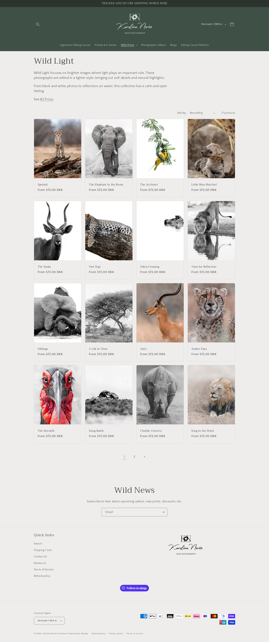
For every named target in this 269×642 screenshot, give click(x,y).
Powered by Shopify (78, 633)
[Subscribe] (163, 512)
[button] (38, 24)
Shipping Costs (43, 550)
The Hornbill (46, 431)
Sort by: (181, 112)
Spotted (43, 184)
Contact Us (40, 556)
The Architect (149, 184)
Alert (143, 349)
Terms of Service (44, 569)
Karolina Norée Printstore (55, 633)
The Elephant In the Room (106, 184)
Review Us (40, 563)
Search (38, 543)
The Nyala (44, 267)
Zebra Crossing (149, 267)
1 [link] (124, 456)
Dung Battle (96, 431)
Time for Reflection (203, 267)
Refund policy (42, 576)
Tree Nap (94, 267)
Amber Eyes (199, 349)
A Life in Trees (98, 349)
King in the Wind (202, 431)
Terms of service (135, 633)
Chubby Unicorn (151, 431)
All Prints (46, 99)
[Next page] (144, 457)
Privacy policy (116, 633)
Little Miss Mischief (204, 184)
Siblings (43, 349)
